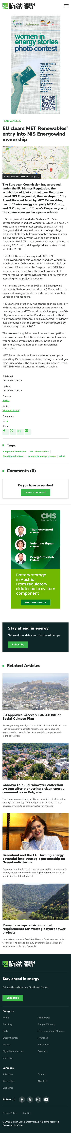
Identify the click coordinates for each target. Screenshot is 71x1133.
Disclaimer (7, 1088)
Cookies (27, 1113)
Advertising (8, 1081)
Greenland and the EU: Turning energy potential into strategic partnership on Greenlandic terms (33, 858)
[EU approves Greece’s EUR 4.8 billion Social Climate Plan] (35, 691)
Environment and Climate (51, 1031)
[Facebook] (5, 432)
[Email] (28, 432)
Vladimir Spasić (10, 410)
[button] (66, 6)
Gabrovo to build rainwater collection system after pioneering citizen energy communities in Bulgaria (33, 788)
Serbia (5, 400)
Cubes (20, 1125)
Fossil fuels (44, 1044)
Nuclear (6, 1044)
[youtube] (46, 1099)
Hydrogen (43, 1038)
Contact (42, 1074)
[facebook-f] (22, 1099)
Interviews (7, 1058)
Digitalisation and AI (12, 1051)
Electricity (7, 1024)
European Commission (14, 451)
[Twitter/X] (13, 432)
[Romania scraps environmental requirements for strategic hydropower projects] (35, 902)
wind (62, 456)
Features (42, 1051)
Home (5, 1017)
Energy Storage (10, 1038)
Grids (5, 1031)
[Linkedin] (20, 432)
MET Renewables (39, 451)
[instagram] (38, 1099)
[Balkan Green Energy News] (18, 6)
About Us (43, 1081)
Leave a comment (35, 492)
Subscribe (18, 644)
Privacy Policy (9, 1113)
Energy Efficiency (46, 1024)
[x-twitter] (30, 1099)
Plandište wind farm (13, 456)
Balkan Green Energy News (25, 1121)
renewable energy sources (42, 456)
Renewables (11, 121)
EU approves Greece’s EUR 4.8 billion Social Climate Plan (31, 716)
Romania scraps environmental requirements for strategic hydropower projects (34, 929)
